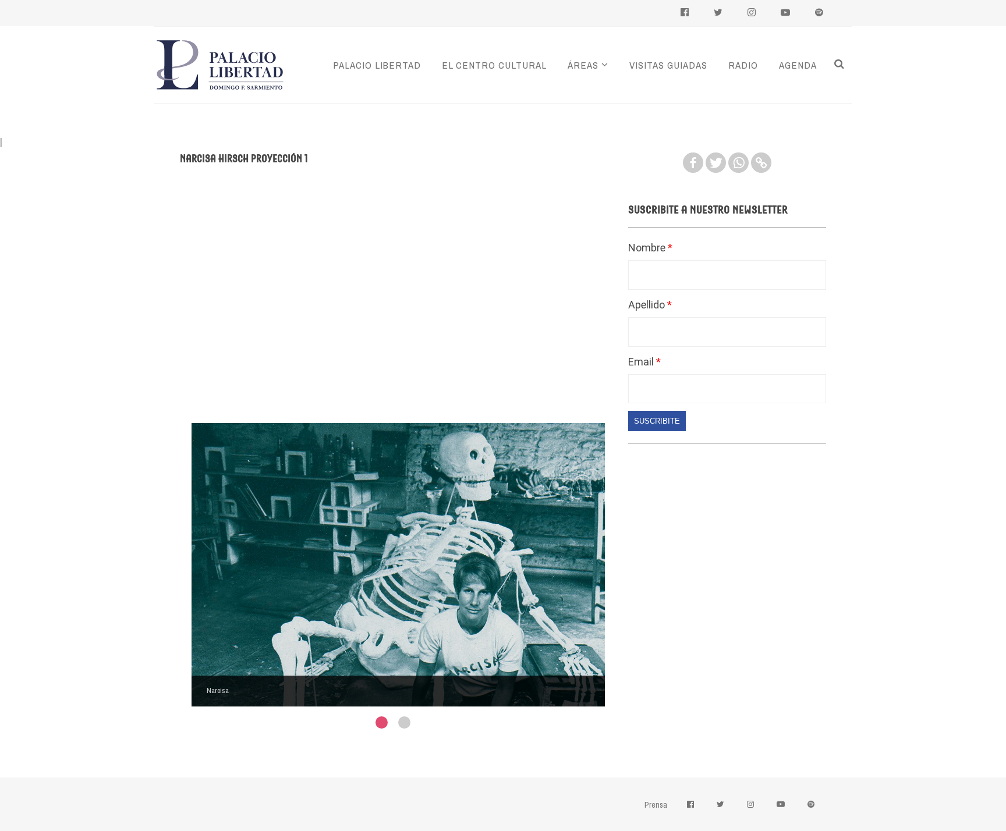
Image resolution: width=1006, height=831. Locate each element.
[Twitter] (716, 162)
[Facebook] (693, 162)
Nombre (648, 248)
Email (642, 362)
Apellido (647, 305)
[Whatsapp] (738, 162)
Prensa (655, 805)
